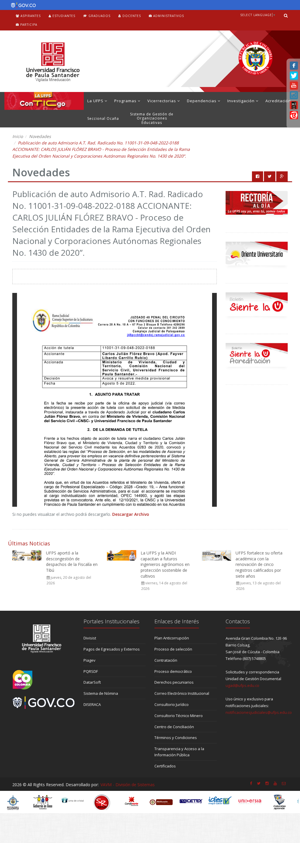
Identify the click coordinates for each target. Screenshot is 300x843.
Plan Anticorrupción (171, 638)
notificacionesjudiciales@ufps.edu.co (259, 712)
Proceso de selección (173, 649)
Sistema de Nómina (100, 693)
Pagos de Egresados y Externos (111, 649)
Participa (28, 25)
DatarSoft (92, 682)
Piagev (89, 660)
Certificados (165, 766)
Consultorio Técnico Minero (178, 715)
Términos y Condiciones (175, 737)
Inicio (17, 136)
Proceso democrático (173, 671)
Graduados (98, 16)
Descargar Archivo (130, 514)
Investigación (241, 100)
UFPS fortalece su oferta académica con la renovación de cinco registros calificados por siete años (259, 564)
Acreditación (278, 100)
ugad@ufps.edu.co (242, 685)
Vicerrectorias (162, 100)
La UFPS (96, 100)
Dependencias (202, 100)
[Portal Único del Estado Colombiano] (22, 5)
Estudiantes (63, 16)
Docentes (131, 16)
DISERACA (92, 704)
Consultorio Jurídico (171, 704)
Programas (126, 100)
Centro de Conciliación (174, 726)
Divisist (89, 638)
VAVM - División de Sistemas (127, 784)
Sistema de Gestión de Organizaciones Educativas (151, 118)
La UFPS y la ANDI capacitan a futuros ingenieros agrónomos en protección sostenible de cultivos (165, 564)
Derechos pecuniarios (174, 682)
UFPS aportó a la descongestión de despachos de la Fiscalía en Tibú (72, 561)
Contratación (165, 660)
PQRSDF (90, 671)
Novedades (40, 136)
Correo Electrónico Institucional (181, 693)
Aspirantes (30, 16)
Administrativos (168, 16)
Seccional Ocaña (103, 118)
